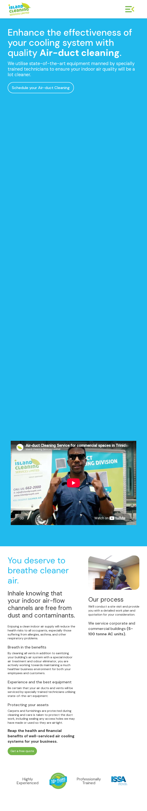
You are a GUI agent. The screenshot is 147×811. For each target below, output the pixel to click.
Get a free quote (22, 751)
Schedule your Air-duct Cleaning (41, 87)
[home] (38, 9)
